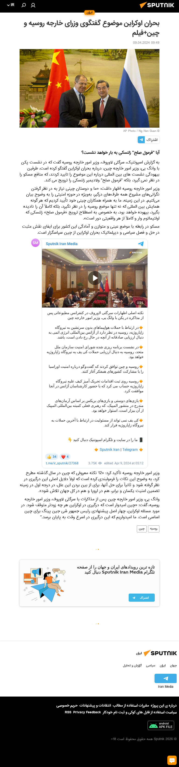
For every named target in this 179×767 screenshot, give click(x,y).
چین (142, 529)
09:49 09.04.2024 (146, 43)
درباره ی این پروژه (164, 705)
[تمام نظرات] (172, 760)
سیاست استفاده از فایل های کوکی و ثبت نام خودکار (140, 712)
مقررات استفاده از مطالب (131, 705)
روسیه (153, 529)
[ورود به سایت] (33, 5)
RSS (68, 712)
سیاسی (150, 665)
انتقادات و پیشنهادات (95, 706)
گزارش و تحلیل (132, 665)
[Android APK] (161, 726)
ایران (162, 665)
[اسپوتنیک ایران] (158, 10)
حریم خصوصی (67, 705)
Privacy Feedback (87, 712)
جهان (173, 665)
